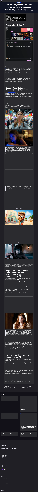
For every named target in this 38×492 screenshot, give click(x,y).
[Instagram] (3, 490)
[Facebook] (1, 490)
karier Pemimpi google (5, 483)
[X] (2, 490)
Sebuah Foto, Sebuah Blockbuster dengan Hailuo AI (13, 17)
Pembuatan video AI (11, 92)
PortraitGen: (23, 409)
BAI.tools (2, 472)
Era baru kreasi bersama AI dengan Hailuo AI (12, 20)
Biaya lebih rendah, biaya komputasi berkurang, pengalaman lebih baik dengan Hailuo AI (15, 19)
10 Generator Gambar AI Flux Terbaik (8, 433)
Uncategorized (19, 2)
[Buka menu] (36, 1)
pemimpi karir (4, 478)
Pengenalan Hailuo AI (9, 16)
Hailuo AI (20, 25)
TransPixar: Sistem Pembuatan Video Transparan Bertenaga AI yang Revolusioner (11, 387)
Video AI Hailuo (21, 83)
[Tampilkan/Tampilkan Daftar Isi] (24, 15)
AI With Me (2, 471)
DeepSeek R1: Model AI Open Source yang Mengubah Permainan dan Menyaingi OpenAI (27, 388)
